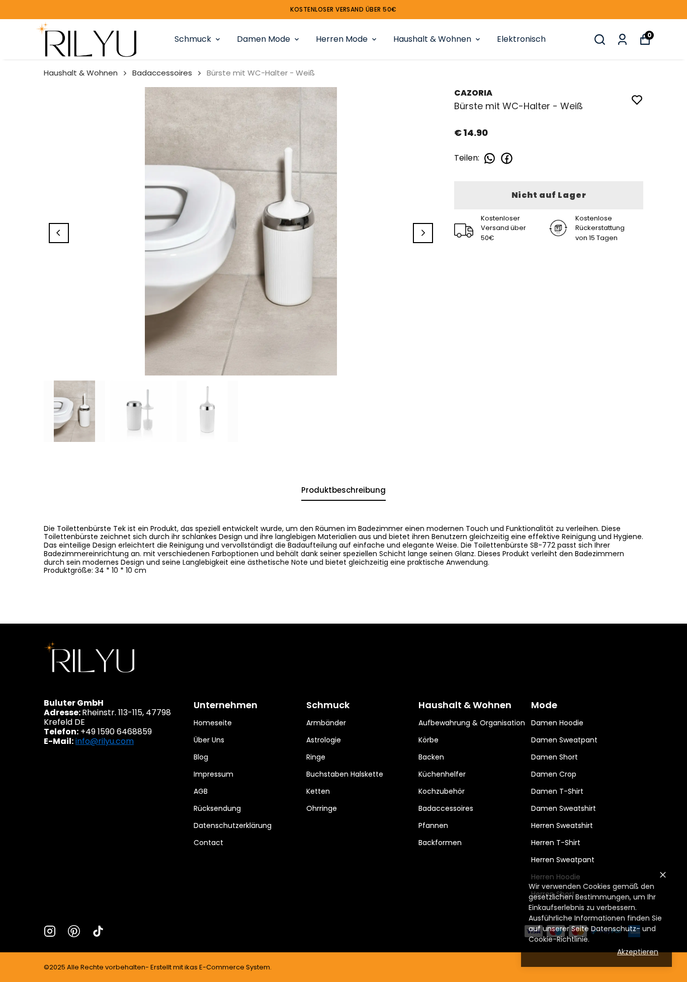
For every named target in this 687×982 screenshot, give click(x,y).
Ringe (315, 757)
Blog (201, 757)
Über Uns (209, 740)
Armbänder (326, 723)
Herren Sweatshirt (562, 825)
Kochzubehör (441, 791)
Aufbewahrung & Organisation (471, 723)
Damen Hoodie (557, 723)
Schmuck (193, 39)
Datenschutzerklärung (233, 825)
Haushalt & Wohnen (432, 39)
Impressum (213, 774)
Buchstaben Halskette (344, 774)
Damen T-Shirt (557, 791)
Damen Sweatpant (564, 740)
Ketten (318, 791)
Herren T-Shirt (555, 843)
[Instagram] (50, 931)
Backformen (440, 843)
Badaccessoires (162, 72)
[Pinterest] (74, 931)
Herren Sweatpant (562, 860)
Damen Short (554, 757)
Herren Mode (342, 39)
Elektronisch (521, 39)
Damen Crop (553, 774)
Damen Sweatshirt (563, 808)
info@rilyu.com (104, 741)
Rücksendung (217, 808)
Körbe (428, 740)
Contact (208, 843)
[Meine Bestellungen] (622, 39)
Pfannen (433, 825)
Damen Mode (263, 39)
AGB (201, 791)
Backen (431, 757)
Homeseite (213, 723)
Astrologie (323, 740)
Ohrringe (321, 808)
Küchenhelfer (442, 774)
